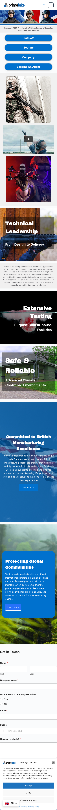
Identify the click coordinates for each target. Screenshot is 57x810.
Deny (28, 792)
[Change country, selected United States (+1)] (3, 731)
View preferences (28, 800)
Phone (3, 725)
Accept (28, 785)
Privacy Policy (33, 806)
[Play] (28, 139)
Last (32, 674)
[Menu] (51, 5)
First (2, 674)
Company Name (9, 680)
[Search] (44, 5)
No (5, 704)
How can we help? (10, 739)
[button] (53, 762)
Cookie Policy (22, 806)
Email (3, 710)
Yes (6, 699)
